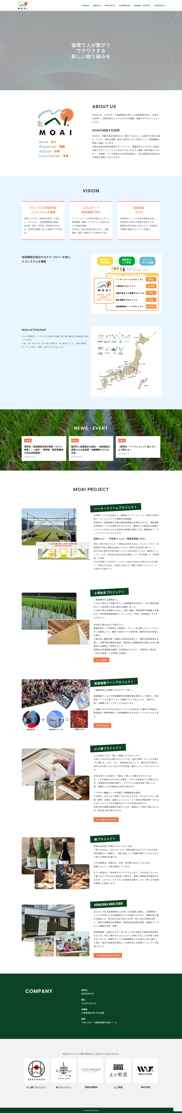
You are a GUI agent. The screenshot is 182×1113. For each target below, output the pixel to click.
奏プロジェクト (64, 1087)
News (27, 440)
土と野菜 (118, 1087)
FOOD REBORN (91, 1087)
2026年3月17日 (123, 453)
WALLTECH (145, 1087)
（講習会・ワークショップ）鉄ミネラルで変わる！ (137, 448)
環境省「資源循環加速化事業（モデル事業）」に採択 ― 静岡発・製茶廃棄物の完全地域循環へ (43, 449)
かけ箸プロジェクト (36, 1087)
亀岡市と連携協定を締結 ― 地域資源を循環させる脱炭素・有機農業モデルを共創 (90, 449)
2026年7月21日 (29, 457)
